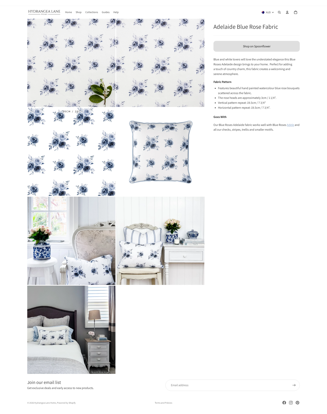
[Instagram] (291, 402)
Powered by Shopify (66, 402)
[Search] (279, 12)
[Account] (287, 12)
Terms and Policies (163, 402)
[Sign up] (294, 385)
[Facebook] (284, 402)
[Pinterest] (297, 402)
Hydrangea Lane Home (45, 402)
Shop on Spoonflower (256, 46)
